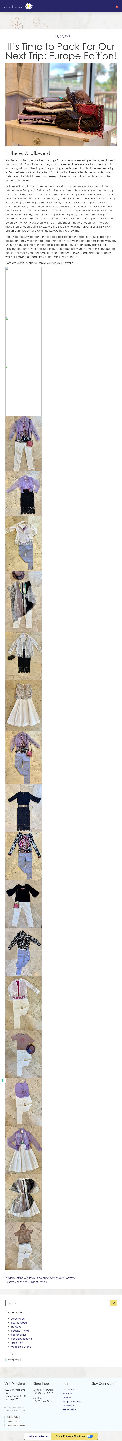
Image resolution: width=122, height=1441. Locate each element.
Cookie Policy (12, 1421)
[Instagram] (100, 1390)
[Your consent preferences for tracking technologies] (3, 1081)
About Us (67, 1393)
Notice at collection (38, 1436)
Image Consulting (71, 1401)
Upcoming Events (21, 1346)
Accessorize (18, 1318)
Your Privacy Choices (70, 1436)
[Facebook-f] (94, 1390)
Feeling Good (19, 1322)
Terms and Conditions (16, 1425)
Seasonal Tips (18, 1334)
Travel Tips (17, 1342)
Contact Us (68, 1405)
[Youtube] (106, 1390)
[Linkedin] (112, 1390)
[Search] (113, 1303)
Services (66, 1397)
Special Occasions (21, 1338)
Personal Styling (20, 1330)
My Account (68, 1389)
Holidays (16, 1326)
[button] (100, 6)
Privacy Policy (13, 1360)
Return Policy (69, 1409)
